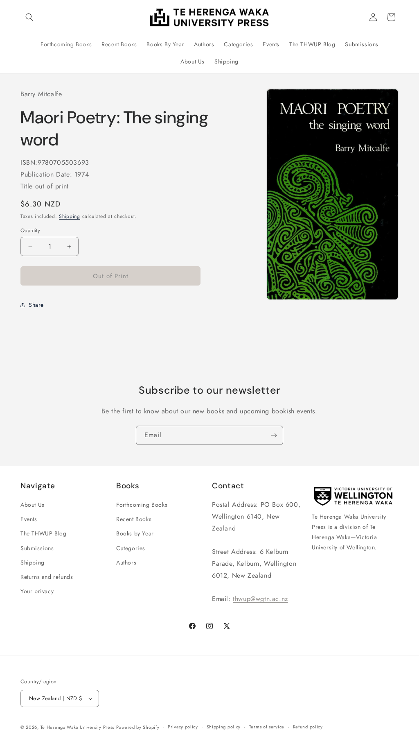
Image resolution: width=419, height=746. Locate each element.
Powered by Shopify (138, 727)
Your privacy (37, 591)
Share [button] (36, 305)
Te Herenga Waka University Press (77, 727)
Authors (126, 562)
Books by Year (135, 533)
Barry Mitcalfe (41, 94)
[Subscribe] (274, 435)
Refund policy (308, 726)
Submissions (37, 548)
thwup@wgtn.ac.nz (260, 598)
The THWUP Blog (43, 533)
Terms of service (266, 726)
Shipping (69, 216)
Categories (130, 548)
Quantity (30, 230)
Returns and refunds (46, 577)
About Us (32, 505)
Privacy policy (183, 726)
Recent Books (133, 519)
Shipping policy (224, 726)
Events (28, 519)
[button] (29, 17)
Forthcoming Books (141, 505)
